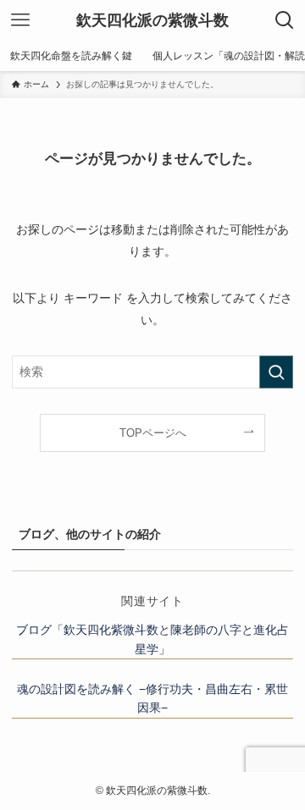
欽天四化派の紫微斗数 (152, 20)
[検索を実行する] (276, 371)
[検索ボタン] (284, 20)
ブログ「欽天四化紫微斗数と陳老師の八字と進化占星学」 (152, 639)
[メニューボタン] (20, 20)
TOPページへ (152, 433)
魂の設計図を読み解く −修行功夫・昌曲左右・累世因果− (152, 698)
